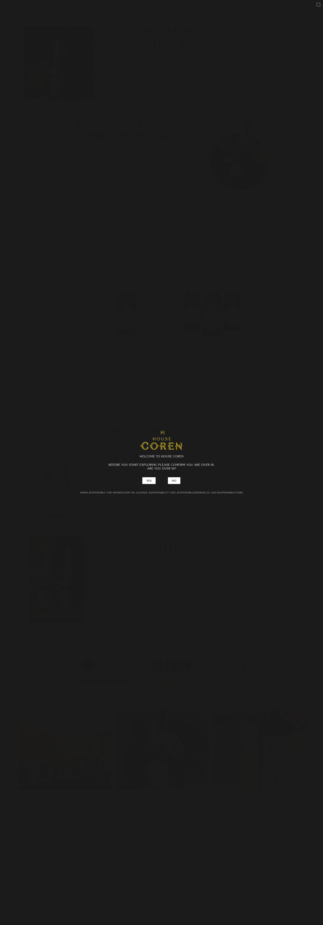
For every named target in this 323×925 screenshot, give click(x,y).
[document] (161, 462)
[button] (318, 4)
